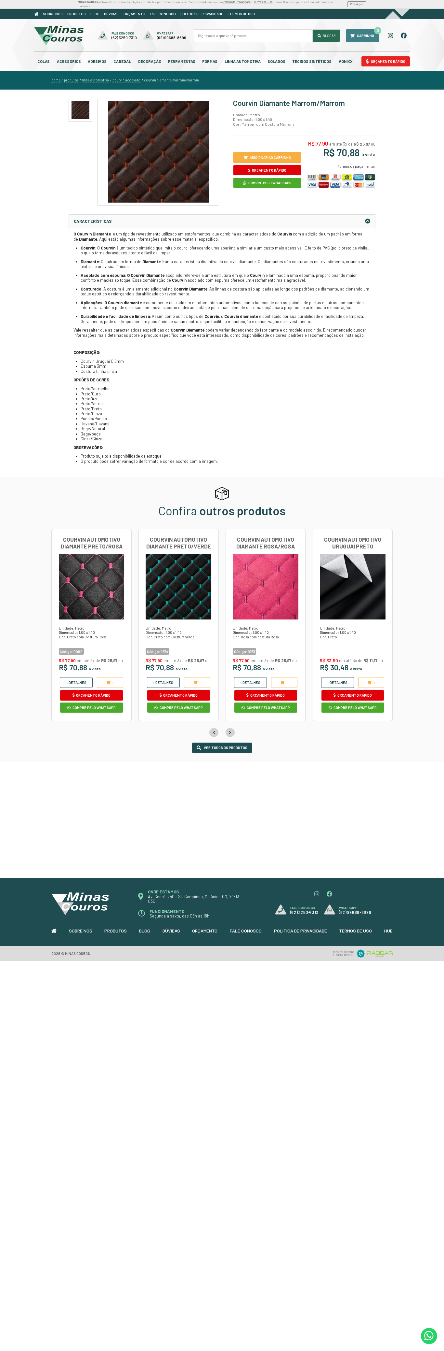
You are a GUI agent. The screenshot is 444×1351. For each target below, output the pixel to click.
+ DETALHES (76, 682)
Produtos (76, 14)
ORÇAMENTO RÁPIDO (268, 170)
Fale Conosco (163, 14)
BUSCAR (328, 36)
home (55, 80)
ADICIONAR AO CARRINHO (270, 157)
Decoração (149, 61)
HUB (388, 930)
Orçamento (134, 14)
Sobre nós (53, 14)
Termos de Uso (263, 2)
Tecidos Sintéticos (312, 61)
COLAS (43, 61)
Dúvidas (111, 14)
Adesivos (97, 61)
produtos (71, 80)
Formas (209, 61)
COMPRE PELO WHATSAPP (270, 183)
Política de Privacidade (237, 2)
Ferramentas (181, 61)
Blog (94, 14)
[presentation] (213, 732)
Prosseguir (357, 4)
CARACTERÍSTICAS (92, 221)
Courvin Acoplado (126, 80)
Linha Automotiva (243, 61)
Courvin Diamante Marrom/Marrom (171, 80)
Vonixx (346, 61)
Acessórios (69, 61)
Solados (276, 61)
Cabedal (122, 61)
